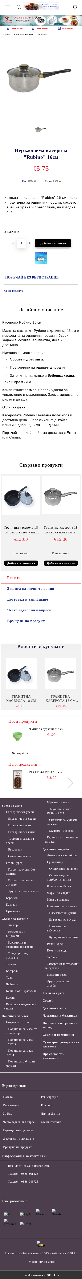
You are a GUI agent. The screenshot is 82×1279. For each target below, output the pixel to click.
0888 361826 (29, 1173)
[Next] (75, 20)
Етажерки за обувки (63, 919)
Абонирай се (20, 753)
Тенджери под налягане (17, 955)
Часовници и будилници (60, 1015)
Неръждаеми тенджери (15, 934)
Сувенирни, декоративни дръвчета (61, 1044)
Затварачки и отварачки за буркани (62, 966)
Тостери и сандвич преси (20, 840)
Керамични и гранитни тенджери (19, 944)
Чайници (12, 984)
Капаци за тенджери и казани (20, 1006)
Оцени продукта (13, 290)
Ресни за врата (53, 993)
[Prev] (7, 20)
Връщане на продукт (26, 621)
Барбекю (11, 898)
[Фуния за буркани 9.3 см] (17, 736)
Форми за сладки (58, 893)
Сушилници (55, 862)
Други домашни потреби (57, 983)
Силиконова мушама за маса (62, 822)
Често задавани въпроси (29, 610)
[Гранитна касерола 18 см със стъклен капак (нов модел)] (21, 513)
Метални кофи (57, 974)
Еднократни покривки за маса (61, 839)
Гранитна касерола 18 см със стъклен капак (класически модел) (61, 531)
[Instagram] (26, 1190)
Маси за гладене (58, 899)
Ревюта (14, 578)
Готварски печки (19, 825)
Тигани (11, 964)
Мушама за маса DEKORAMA (59, 811)
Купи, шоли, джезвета (21, 991)
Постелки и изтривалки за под (60, 1025)
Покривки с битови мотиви (20, 1063)
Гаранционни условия (18, 1130)
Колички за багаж (59, 886)
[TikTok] (44, 1190)
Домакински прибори (62, 855)
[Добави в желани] (72, 229)
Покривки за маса (15, 1016)
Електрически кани (21, 832)
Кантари (11, 904)
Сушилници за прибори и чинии (59, 877)
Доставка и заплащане (27, 599)
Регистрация (49, 1097)
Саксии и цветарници (58, 1034)
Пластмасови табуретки (57, 928)
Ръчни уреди (56, 943)
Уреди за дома (12, 805)
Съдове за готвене (23, 34)
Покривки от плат (18, 1022)
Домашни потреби (56, 849)
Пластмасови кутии (62, 913)
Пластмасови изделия (62, 906)
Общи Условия (51, 1122)
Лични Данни (50, 1113)
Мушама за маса (58, 802)
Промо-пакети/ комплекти (53, 1056)
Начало (6, 34)
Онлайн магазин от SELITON (41, 1275)
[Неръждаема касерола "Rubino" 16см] (41, 116)
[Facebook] (7, 1190)
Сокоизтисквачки (20, 856)
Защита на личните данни (30, 588)
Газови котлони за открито (19, 882)
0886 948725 (29, 1181)
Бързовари (15, 849)
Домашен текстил (55, 1008)
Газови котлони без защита (20, 871)
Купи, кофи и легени (63, 937)
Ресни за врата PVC (45, 772)
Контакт (46, 1105)
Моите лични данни (43, 1261)
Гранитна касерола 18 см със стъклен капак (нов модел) (21, 531)
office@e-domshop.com (34, 1165)
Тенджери (13, 925)
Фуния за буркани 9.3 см (46, 729)
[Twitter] (16, 1190)
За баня (52, 957)
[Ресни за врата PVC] (17, 779)
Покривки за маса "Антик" (19, 1042)
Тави (9, 977)
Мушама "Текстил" (62, 830)
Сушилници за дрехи (63, 868)
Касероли (41, 34)
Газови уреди (15, 862)
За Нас (7, 1113)
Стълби (48, 1000)
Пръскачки (13, 911)
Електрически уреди (20, 812)
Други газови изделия (23, 891)
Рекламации (11, 1105)
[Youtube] (35, 1190)
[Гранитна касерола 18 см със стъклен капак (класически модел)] (61, 513)
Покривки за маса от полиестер (21, 1031)
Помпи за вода (57, 950)
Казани (11, 997)
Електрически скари (22, 818)
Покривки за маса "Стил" (19, 1052)
